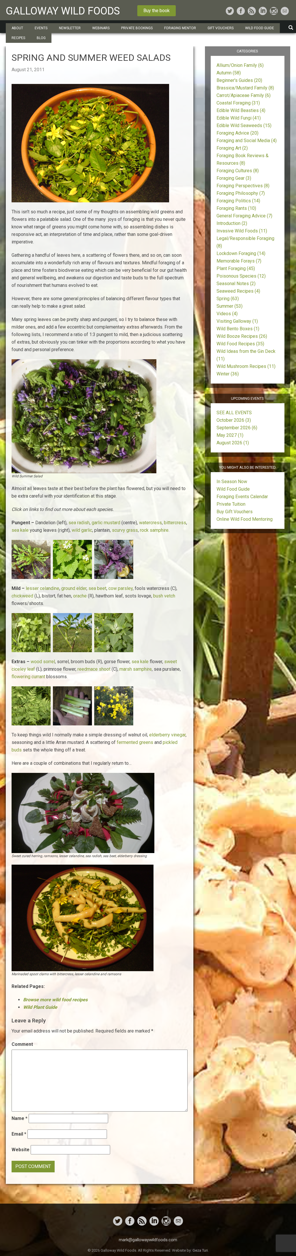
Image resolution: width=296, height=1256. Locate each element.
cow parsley (120, 588)
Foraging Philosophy (241, 193)
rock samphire (154, 530)
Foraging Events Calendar (242, 496)
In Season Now (232, 481)
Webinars (101, 28)
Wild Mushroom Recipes (246, 366)
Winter (228, 374)
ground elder (73, 588)
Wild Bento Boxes (238, 328)
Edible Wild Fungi (239, 118)
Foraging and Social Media (247, 140)
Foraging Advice (237, 133)
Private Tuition (231, 504)
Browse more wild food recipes (55, 999)
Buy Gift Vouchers (235, 511)
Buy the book (156, 10)
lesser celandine (42, 588)
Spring (228, 298)
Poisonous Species (241, 276)
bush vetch (164, 596)
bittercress (175, 522)
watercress (150, 522)
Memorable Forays (239, 261)
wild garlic (82, 530)
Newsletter (70, 28)
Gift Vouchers (221, 28)
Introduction (232, 223)
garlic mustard (106, 522)
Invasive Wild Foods (242, 231)
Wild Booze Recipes (242, 336)
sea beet (97, 588)
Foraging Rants (236, 208)
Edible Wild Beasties (241, 110)
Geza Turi (200, 1250)
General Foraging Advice (244, 216)
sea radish (79, 522)
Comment (22, 1044)
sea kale (20, 530)
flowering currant (28, 676)
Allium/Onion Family (240, 65)
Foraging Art (232, 148)
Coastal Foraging (238, 103)
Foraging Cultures (238, 170)
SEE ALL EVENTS (234, 412)
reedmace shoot (93, 669)
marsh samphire (135, 669)
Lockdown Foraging (241, 253)
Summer (230, 306)
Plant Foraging (236, 268)
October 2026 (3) (234, 420)
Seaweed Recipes (238, 291)
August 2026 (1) (233, 442)
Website (20, 1149)
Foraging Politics (238, 200)
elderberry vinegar (167, 735)
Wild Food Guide (233, 489)
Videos (227, 313)
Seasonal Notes (236, 283)
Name (19, 1118)
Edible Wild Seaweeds (244, 125)
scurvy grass (125, 530)
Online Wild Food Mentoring (245, 519)
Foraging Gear (234, 178)
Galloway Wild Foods (63, 11)
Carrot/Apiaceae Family (244, 95)
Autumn (229, 73)
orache (80, 596)
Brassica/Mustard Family (245, 88)
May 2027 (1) (230, 435)
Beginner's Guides (239, 80)
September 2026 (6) (237, 427)
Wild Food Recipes (240, 343)
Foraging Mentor (180, 28)
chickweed (22, 596)
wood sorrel (43, 661)
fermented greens (135, 742)
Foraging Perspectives (243, 185)
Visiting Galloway (237, 321)
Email (19, 1134)
